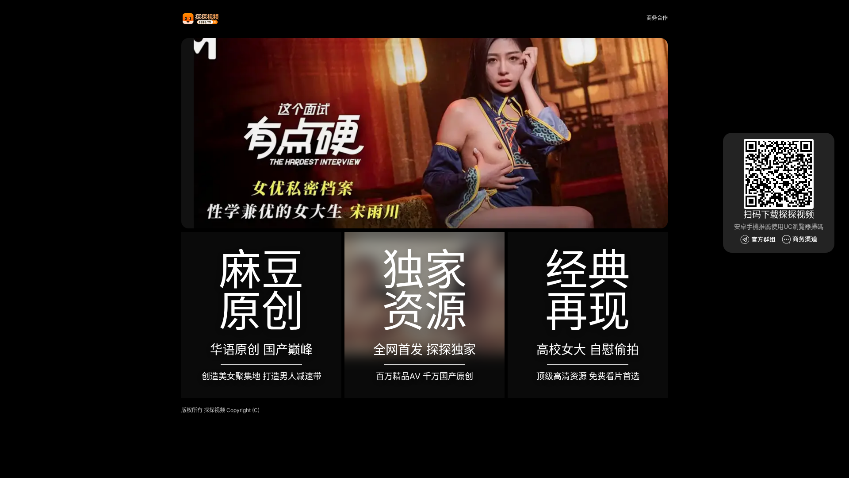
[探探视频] (201, 18)
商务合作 (657, 18)
